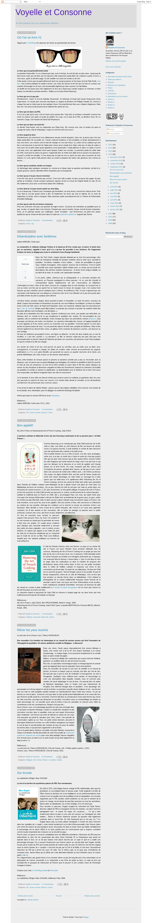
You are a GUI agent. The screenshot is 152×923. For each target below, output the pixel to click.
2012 (110, 154)
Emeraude (54, 870)
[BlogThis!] (60, 220)
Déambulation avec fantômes (36, 236)
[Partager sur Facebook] (64, 220)
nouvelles (52, 760)
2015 (110, 145)
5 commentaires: (48, 614)
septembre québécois (68, 214)
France (32, 412)
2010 (110, 217)
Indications (55, 396)
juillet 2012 (114, 190)
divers (28, 223)
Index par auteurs (114, 79)
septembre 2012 (116, 167)
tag (32, 223)
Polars (110, 88)
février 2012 (115, 206)
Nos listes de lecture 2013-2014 (120, 76)
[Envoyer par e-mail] (57, 220)
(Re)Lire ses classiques (116, 85)
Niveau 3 (44, 412)
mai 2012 (114, 196)
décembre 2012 (116, 157)
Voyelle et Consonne (53, 12)
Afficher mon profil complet (116, 61)
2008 (110, 223)
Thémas (111, 91)
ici (42, 490)
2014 (110, 148)
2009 (110, 220)
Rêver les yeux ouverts (32, 630)
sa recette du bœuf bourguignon (64, 587)
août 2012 (114, 187)
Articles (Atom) (33, 900)
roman (50, 412)
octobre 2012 (115, 164)
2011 (110, 213)
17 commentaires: (48, 884)
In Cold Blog (31, 43)
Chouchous (112, 93)
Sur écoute (24, 773)
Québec (59, 760)
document (36, 617)
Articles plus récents (25, 896)
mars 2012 (114, 203)
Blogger (86, 917)
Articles (111, 129)
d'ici (27, 412)
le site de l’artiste (26, 308)
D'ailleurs (29, 617)
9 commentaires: (48, 220)
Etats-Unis (44, 617)
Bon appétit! (25, 425)
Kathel (44, 870)
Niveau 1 (111, 99)
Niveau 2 (45, 760)
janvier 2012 (115, 209)
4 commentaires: (48, 409)
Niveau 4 (111, 108)
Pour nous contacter (113, 67)
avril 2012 (114, 200)
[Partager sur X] (62, 220)
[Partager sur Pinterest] (66, 220)
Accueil (58, 896)
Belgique (29, 760)
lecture (38, 412)
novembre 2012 (116, 160)
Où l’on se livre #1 (29, 37)
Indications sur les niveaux (118, 96)
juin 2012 (114, 193)
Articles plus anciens (92, 896)
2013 (110, 151)
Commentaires (114, 134)
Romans (111, 82)
